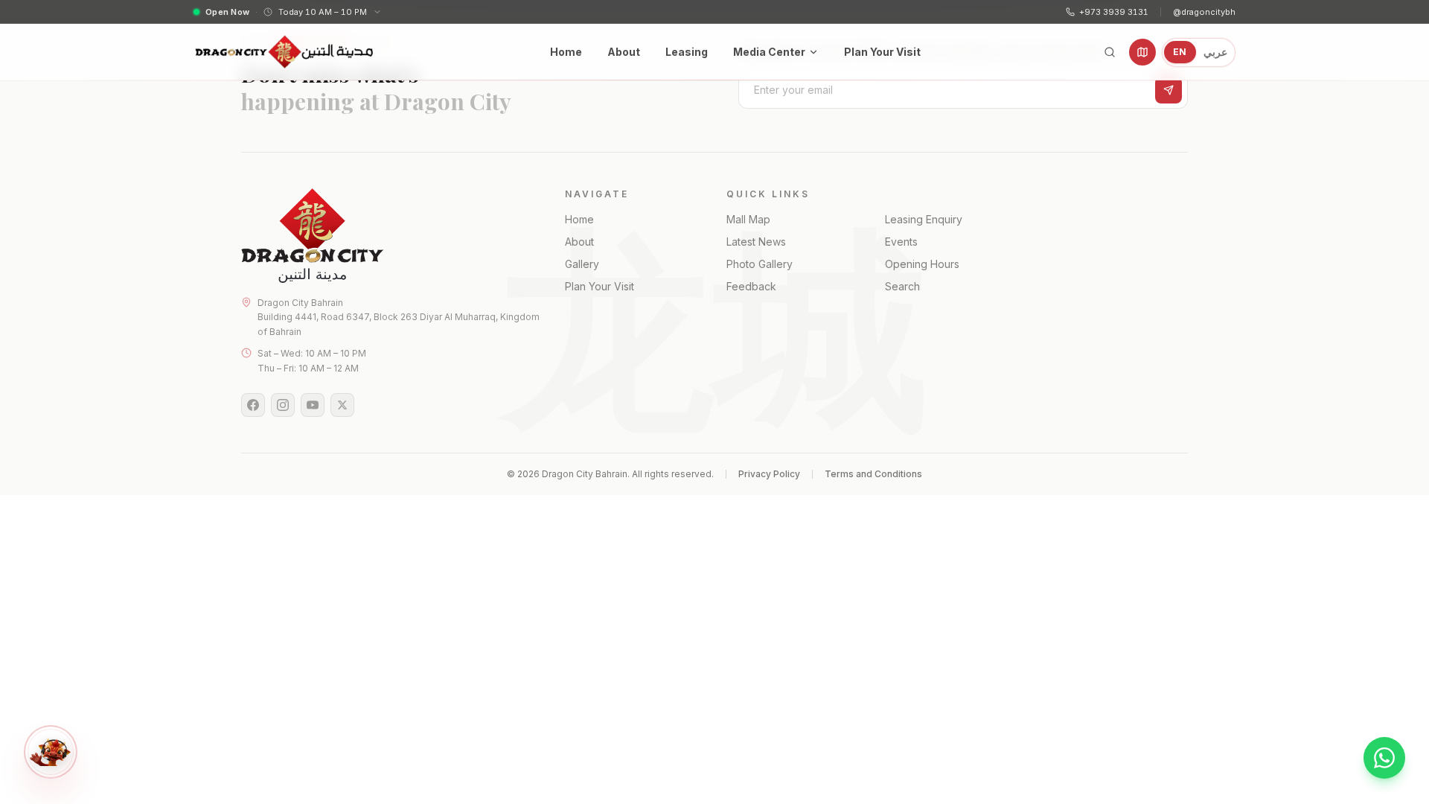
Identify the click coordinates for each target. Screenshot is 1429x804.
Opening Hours (922, 264)
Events (901, 241)
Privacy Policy (769, 473)
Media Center (769, 51)
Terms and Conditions (873, 473)
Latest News (756, 241)
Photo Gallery (759, 264)
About (623, 51)
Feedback (751, 286)
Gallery (582, 264)
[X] (342, 405)
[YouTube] (313, 405)
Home (566, 51)
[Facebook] (253, 405)
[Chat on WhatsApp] (1384, 758)
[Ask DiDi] (50, 752)
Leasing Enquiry (923, 219)
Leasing (686, 51)
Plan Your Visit (882, 51)
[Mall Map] (1142, 52)
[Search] (1109, 52)
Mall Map (748, 219)
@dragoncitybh (1204, 12)
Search (902, 286)
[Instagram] (283, 405)
